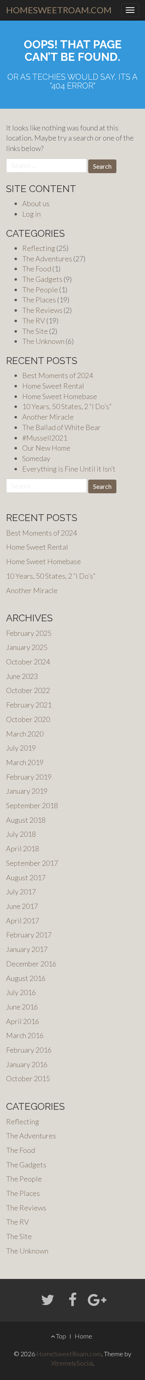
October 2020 (28, 719)
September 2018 (32, 805)
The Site (35, 331)
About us (36, 203)
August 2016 (26, 978)
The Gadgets (42, 279)
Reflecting (38, 248)
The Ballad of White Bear (61, 427)
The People (40, 289)
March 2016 (25, 1035)
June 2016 (22, 1006)
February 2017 (29, 934)
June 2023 (22, 676)
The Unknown (43, 341)
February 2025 (29, 633)
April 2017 (22, 920)
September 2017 (32, 863)
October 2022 (28, 690)
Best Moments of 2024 (57, 375)
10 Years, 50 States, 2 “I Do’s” (67, 406)
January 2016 (27, 1064)
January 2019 (27, 790)
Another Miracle (48, 416)
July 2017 (21, 891)
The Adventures (47, 258)
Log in (31, 213)
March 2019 (25, 762)
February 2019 (29, 776)
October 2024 (28, 661)
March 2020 (25, 733)
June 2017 (22, 906)
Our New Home (46, 447)
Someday (36, 458)
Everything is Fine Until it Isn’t (69, 468)
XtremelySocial (72, 1363)
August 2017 (26, 877)
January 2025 (27, 647)
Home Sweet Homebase (59, 396)
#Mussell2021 (44, 437)
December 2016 (31, 963)
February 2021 (29, 704)
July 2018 (21, 834)
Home (83, 1336)
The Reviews (42, 310)
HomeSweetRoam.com (59, 9)
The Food (36, 268)
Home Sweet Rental (53, 385)
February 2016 (29, 1049)
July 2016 (21, 992)
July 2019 (21, 747)
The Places (39, 299)
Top (60, 1336)
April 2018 (22, 848)
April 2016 (22, 1021)
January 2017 (27, 949)
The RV (33, 320)
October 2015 (28, 1078)
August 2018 (26, 819)
